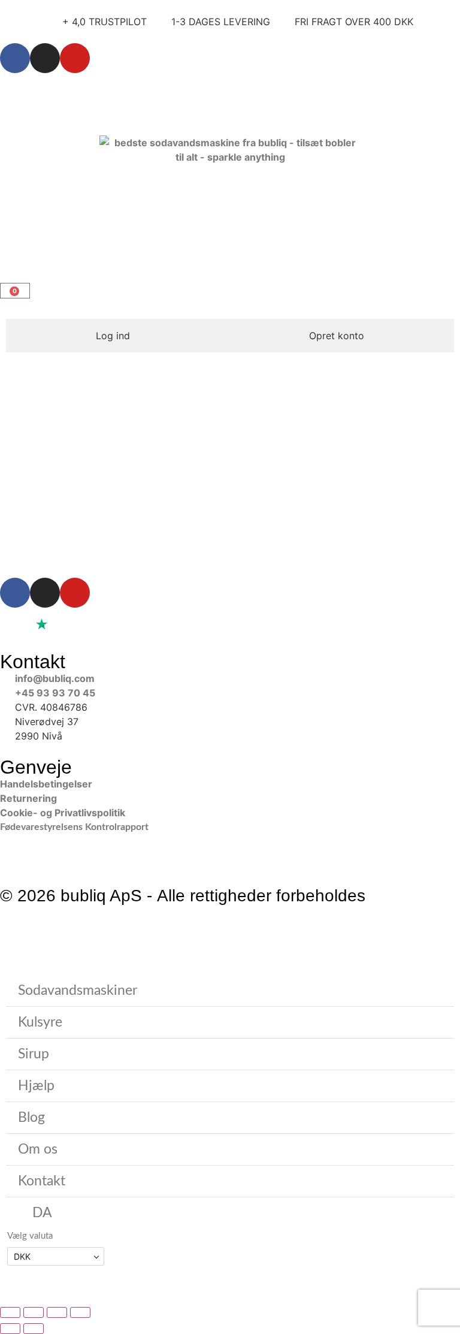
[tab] (113, 335)
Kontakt (41, 1181)
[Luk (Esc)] (80, 1312)
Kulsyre (40, 1022)
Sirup (33, 1054)
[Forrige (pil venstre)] (10, 1328)
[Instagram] (45, 58)
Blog (31, 1117)
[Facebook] (15, 58)
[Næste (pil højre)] (33, 1328)
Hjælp (36, 1085)
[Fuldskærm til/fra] (33, 1312)
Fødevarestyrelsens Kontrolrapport (75, 827)
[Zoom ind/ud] (10, 1312)
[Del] (57, 1312)
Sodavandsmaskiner (77, 990)
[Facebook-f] (15, 593)
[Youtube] (75, 58)
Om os (38, 1149)
